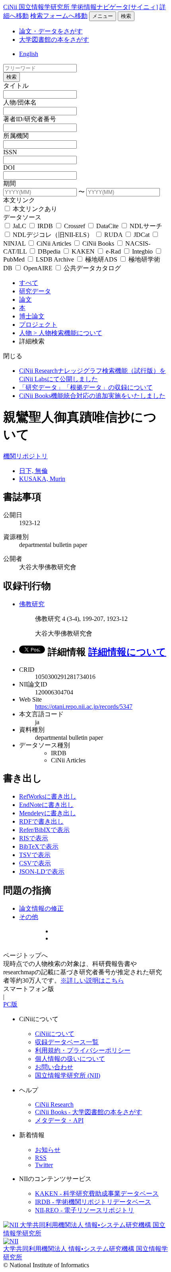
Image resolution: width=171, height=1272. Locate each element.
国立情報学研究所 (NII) (67, 1075)
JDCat (141, 234)
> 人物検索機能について (67, 333)
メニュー (102, 16)
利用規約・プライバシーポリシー (82, 1050)
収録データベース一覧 (67, 1042)
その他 (28, 916)
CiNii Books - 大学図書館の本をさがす (88, 1112)
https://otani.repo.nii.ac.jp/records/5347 (83, 706)
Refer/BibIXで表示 (44, 829)
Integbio (142, 251)
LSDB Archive (55, 259)
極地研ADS (101, 259)
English (28, 53)
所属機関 (16, 135)
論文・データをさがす (51, 31)
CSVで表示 (35, 863)
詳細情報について (127, 652)
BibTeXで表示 (38, 846)
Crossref (74, 226)
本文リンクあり (34, 209)
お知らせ (47, 1149)
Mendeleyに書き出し (47, 813)
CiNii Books (98, 243)
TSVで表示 (35, 854)
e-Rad (113, 251)
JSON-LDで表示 (41, 871)
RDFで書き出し (41, 821)
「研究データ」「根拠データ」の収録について (86, 387)
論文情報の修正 (41, 908)
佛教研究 (32, 604)
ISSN (10, 152)
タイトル (16, 85)
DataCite (107, 226)
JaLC (19, 226)
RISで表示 (33, 838)
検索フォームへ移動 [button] (58, 15)
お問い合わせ (54, 1067)
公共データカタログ (91, 268)
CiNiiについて (54, 1033)
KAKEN (83, 251)
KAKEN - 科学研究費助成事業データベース (97, 1193)
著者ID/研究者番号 (29, 119)
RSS (41, 1157)
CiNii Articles (54, 243)
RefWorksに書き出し (47, 796)
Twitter (44, 1164)
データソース (22, 217)
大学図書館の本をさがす (54, 39)
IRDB (45, 226)
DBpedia (49, 251)
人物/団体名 (20, 102)
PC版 (10, 1004)
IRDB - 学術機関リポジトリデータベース (93, 1201)
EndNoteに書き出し (46, 804)
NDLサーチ (145, 226)
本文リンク (19, 200)
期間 (9, 183)
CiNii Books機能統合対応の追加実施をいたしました (92, 395)
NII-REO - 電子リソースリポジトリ (84, 1210)
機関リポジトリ (25, 456)
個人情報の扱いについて (70, 1058)
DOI (9, 167)
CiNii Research (54, 1104)
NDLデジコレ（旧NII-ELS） (53, 234)
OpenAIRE (38, 268)
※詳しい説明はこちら (92, 980)
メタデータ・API (59, 1120)
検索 (126, 16)
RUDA (113, 234)
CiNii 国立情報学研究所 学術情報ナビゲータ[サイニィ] (80, 7)
